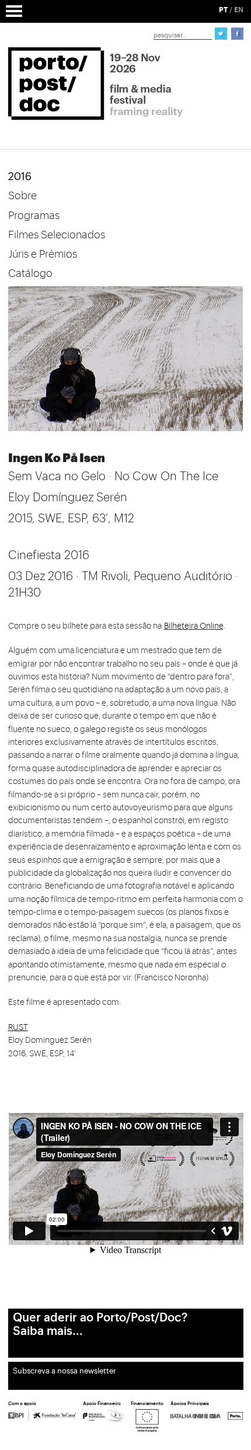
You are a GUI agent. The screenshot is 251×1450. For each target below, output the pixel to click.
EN (238, 9)
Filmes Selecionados (56, 235)
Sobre (22, 195)
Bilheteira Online (194, 626)
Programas (34, 215)
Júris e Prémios (42, 254)
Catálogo (30, 273)
